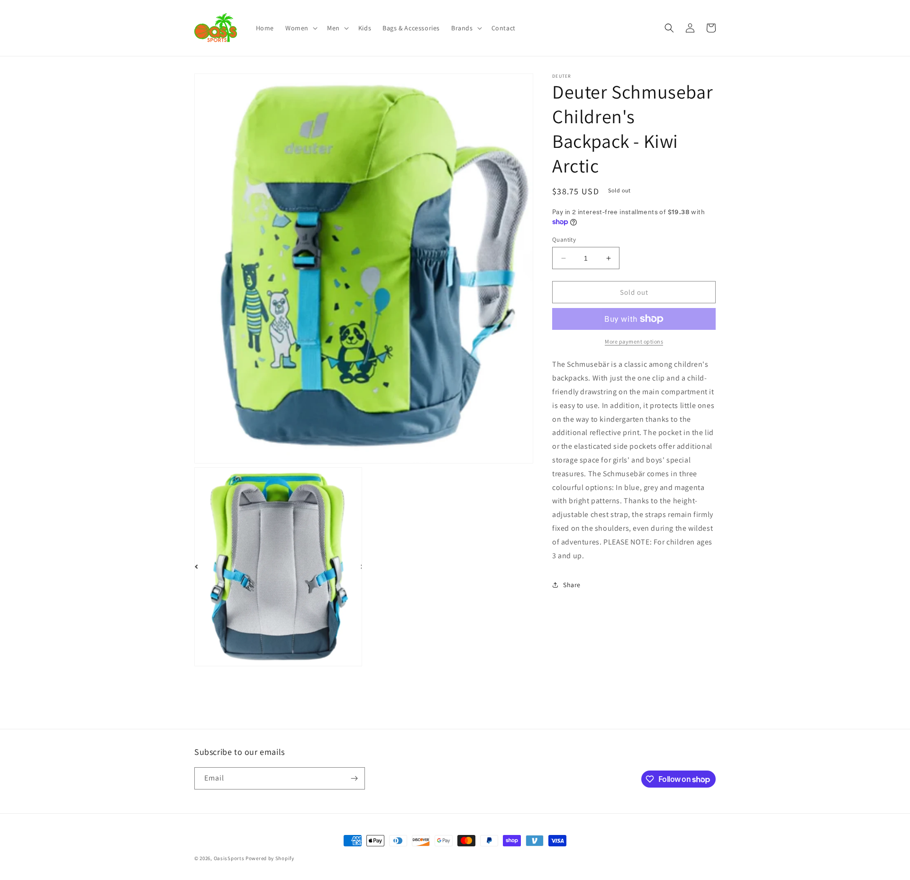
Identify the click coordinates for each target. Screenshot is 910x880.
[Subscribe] (354, 778)
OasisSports (229, 858)
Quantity (564, 240)
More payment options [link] (634, 341)
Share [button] (572, 585)
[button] (300, 28)
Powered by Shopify (270, 858)
